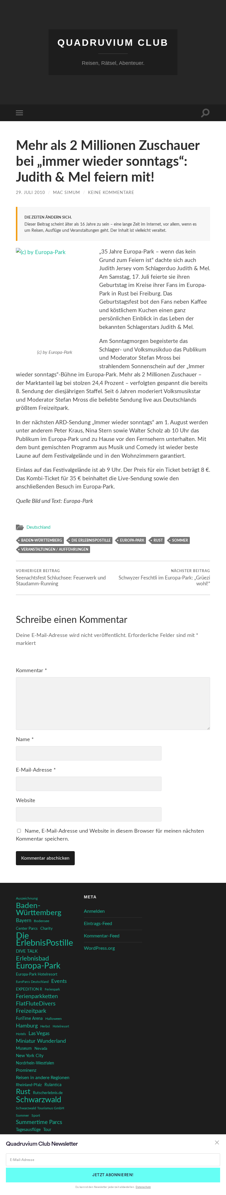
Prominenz (26, 1070)
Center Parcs (27, 929)
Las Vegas (39, 1033)
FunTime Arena (29, 1019)
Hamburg (27, 1026)
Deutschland (38, 527)
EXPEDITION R (29, 989)
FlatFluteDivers (36, 1004)
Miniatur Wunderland (41, 1041)
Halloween (53, 1018)
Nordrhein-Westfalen (35, 1063)
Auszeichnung (27, 898)
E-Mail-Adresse (36, 770)
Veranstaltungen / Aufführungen (54, 549)
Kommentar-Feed (101, 936)
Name (25, 739)
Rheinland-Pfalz (29, 1085)
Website (25, 800)
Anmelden (94, 911)
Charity (46, 929)
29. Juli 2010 (30, 192)
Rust (158, 540)
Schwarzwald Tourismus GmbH (40, 1108)
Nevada (40, 1048)
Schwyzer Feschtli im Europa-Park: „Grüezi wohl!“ (164, 577)
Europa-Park (132, 540)
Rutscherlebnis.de (48, 1093)
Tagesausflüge (28, 1130)
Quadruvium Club (113, 42)
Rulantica (53, 1085)
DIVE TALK (27, 951)
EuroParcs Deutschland (32, 981)
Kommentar (31, 670)
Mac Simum (66, 192)
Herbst (45, 1026)
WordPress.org (99, 948)
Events (59, 981)
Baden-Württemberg (41, 540)
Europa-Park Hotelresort (36, 974)
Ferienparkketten (37, 996)
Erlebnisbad (32, 958)
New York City (30, 1056)
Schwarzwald (38, 1099)
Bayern (23, 920)
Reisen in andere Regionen (42, 1077)
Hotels (21, 1034)
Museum (24, 1049)
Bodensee (41, 921)
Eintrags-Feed (98, 923)
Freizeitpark (31, 1011)
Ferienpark (52, 989)
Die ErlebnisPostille (91, 540)
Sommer (180, 540)
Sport (35, 1115)
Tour (47, 1130)
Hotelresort (61, 1026)
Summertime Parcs (39, 1122)
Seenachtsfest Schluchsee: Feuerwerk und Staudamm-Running (61, 577)
